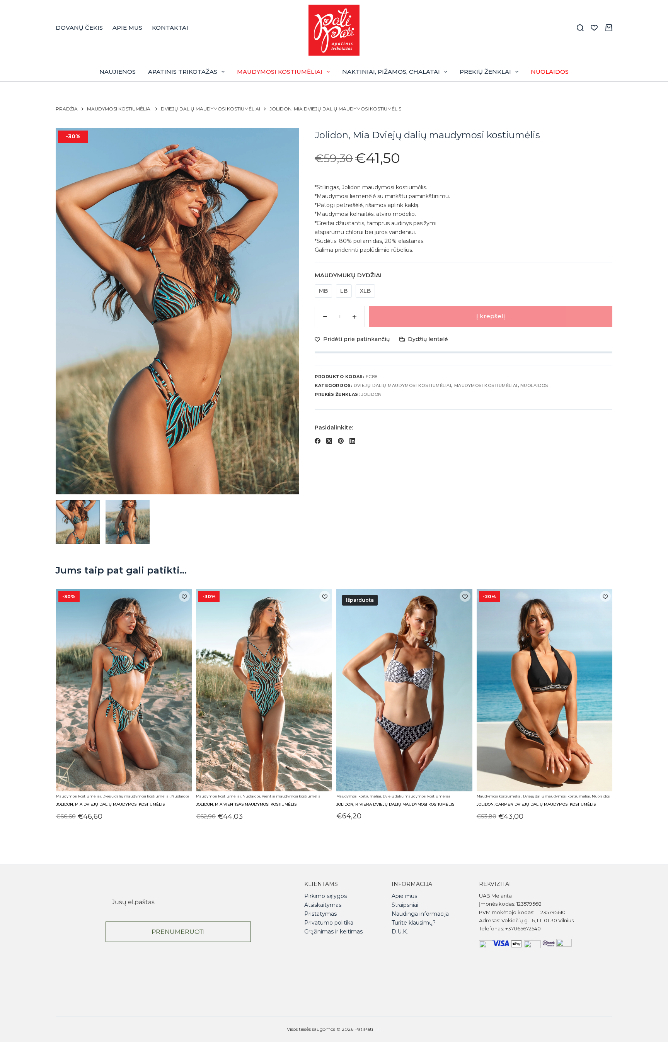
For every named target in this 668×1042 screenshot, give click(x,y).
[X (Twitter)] (329, 441)
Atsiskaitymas (322, 904)
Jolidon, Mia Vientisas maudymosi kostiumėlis (246, 804)
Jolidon (371, 394)
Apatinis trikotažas (182, 71)
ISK (377, 1029)
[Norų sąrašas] (594, 27)
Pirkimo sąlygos (325, 896)
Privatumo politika (328, 922)
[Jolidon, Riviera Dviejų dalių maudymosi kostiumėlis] (404, 690)
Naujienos (117, 71)
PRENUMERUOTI (178, 931)
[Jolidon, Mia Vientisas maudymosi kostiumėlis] (264, 690)
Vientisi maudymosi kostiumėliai (292, 796)
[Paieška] (580, 27)
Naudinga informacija (420, 913)
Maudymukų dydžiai (348, 275)
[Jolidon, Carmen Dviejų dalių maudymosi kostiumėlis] (544, 690)
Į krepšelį (490, 316)
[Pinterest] (341, 441)
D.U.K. (400, 931)
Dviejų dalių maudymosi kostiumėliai (402, 385)
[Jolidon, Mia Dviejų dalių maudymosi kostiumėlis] (124, 690)
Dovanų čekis (79, 27)
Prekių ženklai (485, 71)
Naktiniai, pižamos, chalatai (391, 71)
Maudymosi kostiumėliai (279, 71)
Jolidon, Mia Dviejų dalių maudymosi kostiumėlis (110, 804)
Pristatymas (320, 913)
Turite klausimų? (414, 922)
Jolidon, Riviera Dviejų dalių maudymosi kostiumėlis (395, 804)
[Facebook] (317, 441)
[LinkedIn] (352, 441)
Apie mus (127, 27)
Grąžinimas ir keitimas (333, 931)
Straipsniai (405, 904)
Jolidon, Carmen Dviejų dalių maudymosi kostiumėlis (535, 804)
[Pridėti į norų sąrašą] (184, 596)
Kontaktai (170, 27)
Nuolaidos (550, 71)
